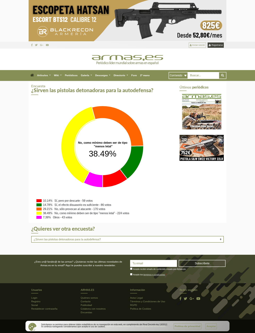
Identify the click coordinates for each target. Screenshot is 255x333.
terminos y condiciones (154, 274)
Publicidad (86, 305)
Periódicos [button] (71, 75)
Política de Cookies (140, 308)
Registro (35, 301)
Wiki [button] (57, 75)
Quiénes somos (89, 297)
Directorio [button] (120, 75)
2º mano (145, 75)
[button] (32, 75)
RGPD (133, 305)
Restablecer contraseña (44, 308)
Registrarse (217, 45)
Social (34, 305)
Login (34, 297)
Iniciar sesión (198, 45)
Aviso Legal (136, 297)
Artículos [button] (43, 75)
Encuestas (86, 312)
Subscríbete (202, 263)
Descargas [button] (101, 75)
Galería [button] (85, 75)
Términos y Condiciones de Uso (147, 301)
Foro (134, 75)
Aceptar (211, 326)
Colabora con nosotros (93, 308)
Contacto (86, 301)
